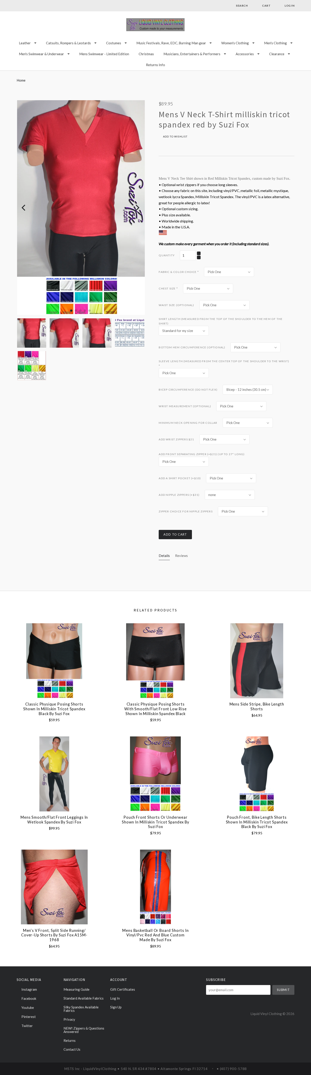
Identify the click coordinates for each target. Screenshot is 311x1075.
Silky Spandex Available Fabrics (81, 1009)
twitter (27, 1026)
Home (21, 80)
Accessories (245, 54)
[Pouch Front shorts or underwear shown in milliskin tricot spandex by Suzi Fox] (155, 773)
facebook (28, 998)
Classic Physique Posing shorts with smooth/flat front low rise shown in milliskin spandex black (155, 709)
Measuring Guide (76, 989)
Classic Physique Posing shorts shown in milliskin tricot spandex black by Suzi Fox (54, 709)
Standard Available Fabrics (84, 998)
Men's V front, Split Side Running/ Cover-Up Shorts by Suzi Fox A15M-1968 (54, 935)
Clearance (276, 54)
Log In (115, 998)
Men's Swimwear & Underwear (41, 54)
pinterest (28, 1017)
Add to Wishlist (175, 136)
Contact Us (72, 1049)
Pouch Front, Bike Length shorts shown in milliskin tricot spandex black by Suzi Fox (257, 822)
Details (164, 556)
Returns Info (155, 65)
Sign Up (116, 1007)
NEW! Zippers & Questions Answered (84, 1030)
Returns (70, 1040)
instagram (29, 989)
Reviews (181, 556)
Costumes (113, 43)
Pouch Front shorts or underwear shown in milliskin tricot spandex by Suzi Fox (155, 822)
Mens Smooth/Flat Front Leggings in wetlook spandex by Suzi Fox (54, 819)
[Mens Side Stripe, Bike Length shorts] (256, 660)
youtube (27, 1007)
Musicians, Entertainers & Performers (191, 54)
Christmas (146, 54)
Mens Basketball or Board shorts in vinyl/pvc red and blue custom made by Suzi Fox (155, 935)
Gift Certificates (122, 989)
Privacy (69, 1019)
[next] (137, 207)
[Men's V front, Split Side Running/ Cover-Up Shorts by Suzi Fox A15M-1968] (54, 887)
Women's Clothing (235, 43)
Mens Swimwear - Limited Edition (104, 54)
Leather (25, 43)
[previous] (24, 207)
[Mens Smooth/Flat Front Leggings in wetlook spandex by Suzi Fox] (54, 773)
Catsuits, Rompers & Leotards (68, 43)
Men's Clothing (275, 43)
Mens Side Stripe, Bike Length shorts (256, 706)
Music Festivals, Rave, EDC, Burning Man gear (171, 43)
